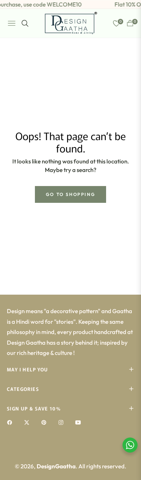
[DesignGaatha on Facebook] (11, 422)
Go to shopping (70, 194)
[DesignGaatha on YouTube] (79, 422)
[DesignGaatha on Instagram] (62, 422)
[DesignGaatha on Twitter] (28, 422)
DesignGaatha (56, 466)
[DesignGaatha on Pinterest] (45, 422)
